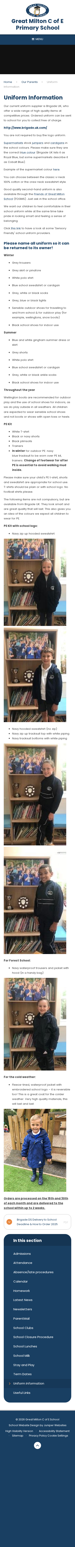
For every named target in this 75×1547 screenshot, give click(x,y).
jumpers (37, 143)
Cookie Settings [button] (58, 1435)
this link (15, 228)
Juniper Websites (55, 1425)
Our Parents (29, 82)
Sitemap (17, 1435)
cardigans (57, 143)
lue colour (28, 152)
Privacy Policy (38, 1435)
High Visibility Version (19, 1431)
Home (8, 82)
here (56, 169)
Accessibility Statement (54, 1431)
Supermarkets (13, 143)
